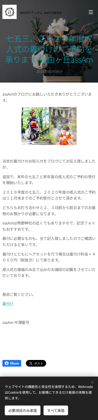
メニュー (91, 12)
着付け (8, 303)
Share (14, 363)
